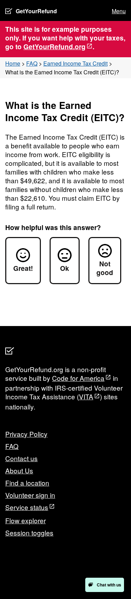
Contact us (21, 458)
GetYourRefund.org (54, 46)
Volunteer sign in (30, 495)
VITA (86, 396)
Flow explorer (25, 520)
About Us (19, 470)
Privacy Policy (26, 433)
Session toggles (29, 532)
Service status (26, 507)
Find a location (27, 482)
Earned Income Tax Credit (75, 63)
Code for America (78, 378)
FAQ (31, 63)
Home (12, 63)
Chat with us (109, 585)
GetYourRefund (36, 11)
